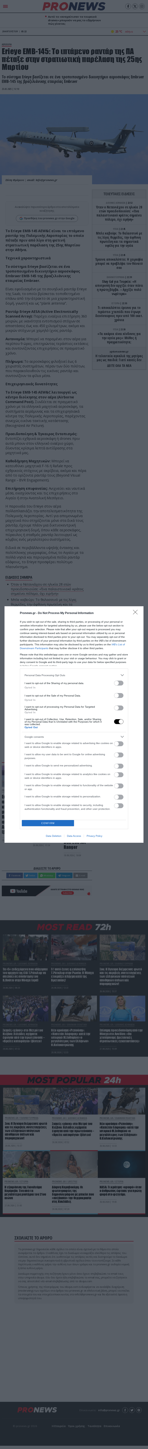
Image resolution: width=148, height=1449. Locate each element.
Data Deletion (53, 835)
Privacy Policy (94, 835)
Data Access (74, 835)
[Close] (136, 613)
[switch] (118, 683)
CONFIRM (48, 823)
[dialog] (74, 724)
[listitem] (74, 675)
